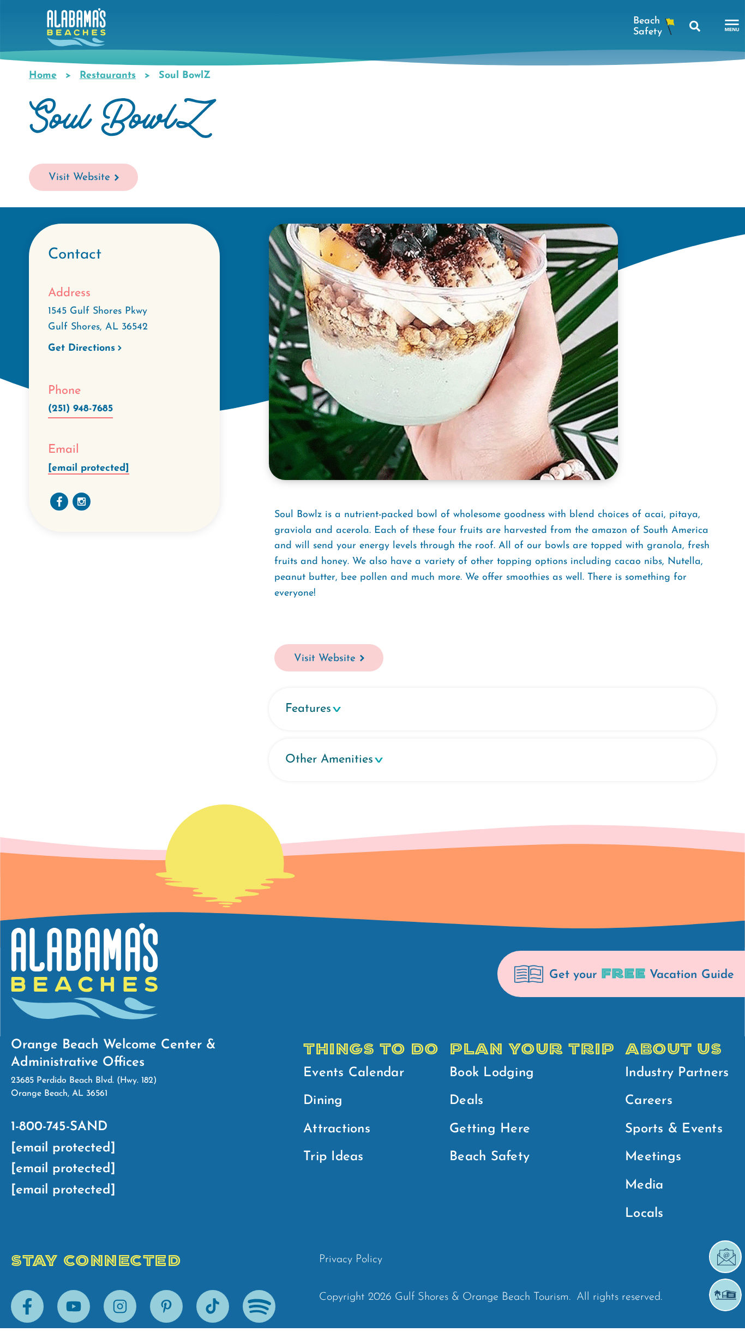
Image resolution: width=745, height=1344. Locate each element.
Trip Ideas (333, 1156)
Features (308, 709)
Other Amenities (329, 759)
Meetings (653, 1156)
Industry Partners (677, 1072)
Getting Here (489, 1129)
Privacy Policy (350, 1259)
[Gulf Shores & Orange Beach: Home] (76, 30)
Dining (323, 1100)
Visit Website (79, 177)
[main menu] (732, 26)
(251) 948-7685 (80, 409)
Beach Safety (489, 1156)
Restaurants (108, 76)
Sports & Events (674, 1129)
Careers (648, 1100)
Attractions (336, 1129)
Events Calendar (353, 1072)
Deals (466, 1100)
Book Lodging (491, 1072)
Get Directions (81, 348)
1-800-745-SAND (59, 1126)
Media (644, 1185)
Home (43, 76)
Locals (644, 1213)
